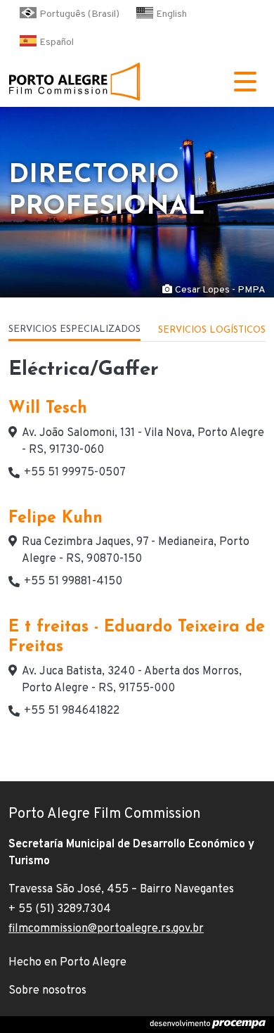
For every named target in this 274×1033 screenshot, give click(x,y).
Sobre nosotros (47, 991)
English (171, 14)
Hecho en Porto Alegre (67, 963)
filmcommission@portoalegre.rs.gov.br (106, 929)
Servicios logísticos (212, 330)
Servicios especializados (74, 329)
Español (56, 43)
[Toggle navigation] (245, 81)
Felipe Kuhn (55, 519)
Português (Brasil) (79, 14)
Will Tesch (47, 409)
